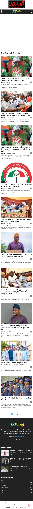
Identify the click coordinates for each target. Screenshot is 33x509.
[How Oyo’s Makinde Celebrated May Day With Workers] (16, 386)
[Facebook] (13, 440)
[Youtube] (19, 440)
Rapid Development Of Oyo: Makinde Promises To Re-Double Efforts (14, 364)
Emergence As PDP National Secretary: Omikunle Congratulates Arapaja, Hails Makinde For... (15, 149)
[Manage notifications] (29, 505)
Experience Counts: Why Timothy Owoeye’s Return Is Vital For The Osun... (21, 467)
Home (2, 50)
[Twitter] (16, 440)
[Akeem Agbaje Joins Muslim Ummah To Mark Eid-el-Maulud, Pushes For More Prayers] (5, 453)
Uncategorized (4, 287)
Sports (2, 482)
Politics (2, 144)
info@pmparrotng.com (19, 436)
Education (3, 252)
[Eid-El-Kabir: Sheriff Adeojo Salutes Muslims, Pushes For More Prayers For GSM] (16, 313)
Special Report (4, 487)
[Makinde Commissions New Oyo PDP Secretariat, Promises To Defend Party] (16, 101)
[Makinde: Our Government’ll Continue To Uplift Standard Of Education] (16, 242)
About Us (7, 502)
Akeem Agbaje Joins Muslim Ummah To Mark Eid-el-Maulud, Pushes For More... (21, 451)
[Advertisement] (16, 31)
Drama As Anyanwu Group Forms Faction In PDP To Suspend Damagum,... (16, 185)
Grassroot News (4, 323)
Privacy (18, 502)
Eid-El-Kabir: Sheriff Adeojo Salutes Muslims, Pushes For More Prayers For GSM (15, 328)
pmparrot (3, 82)
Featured (3, 75)
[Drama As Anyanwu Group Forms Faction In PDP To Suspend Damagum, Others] (16, 172)
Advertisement (25, 502)
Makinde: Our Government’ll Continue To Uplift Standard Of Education (16, 256)
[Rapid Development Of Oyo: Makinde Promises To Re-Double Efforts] (16, 351)
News (2, 111)
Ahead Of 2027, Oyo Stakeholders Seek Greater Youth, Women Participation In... (21, 460)
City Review (3, 217)
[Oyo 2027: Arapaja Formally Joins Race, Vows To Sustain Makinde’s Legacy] (16, 66)
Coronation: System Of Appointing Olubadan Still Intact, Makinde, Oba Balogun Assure (14, 292)
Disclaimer (12, 502)
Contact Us (16, 504)
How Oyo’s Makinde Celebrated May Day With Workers (16, 399)
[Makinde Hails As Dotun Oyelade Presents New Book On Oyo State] (16, 207)
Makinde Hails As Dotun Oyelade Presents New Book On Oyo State (16, 220)
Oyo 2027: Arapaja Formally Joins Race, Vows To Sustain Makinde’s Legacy (15, 79)
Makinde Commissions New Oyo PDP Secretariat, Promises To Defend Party (15, 114)
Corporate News (4, 490)
